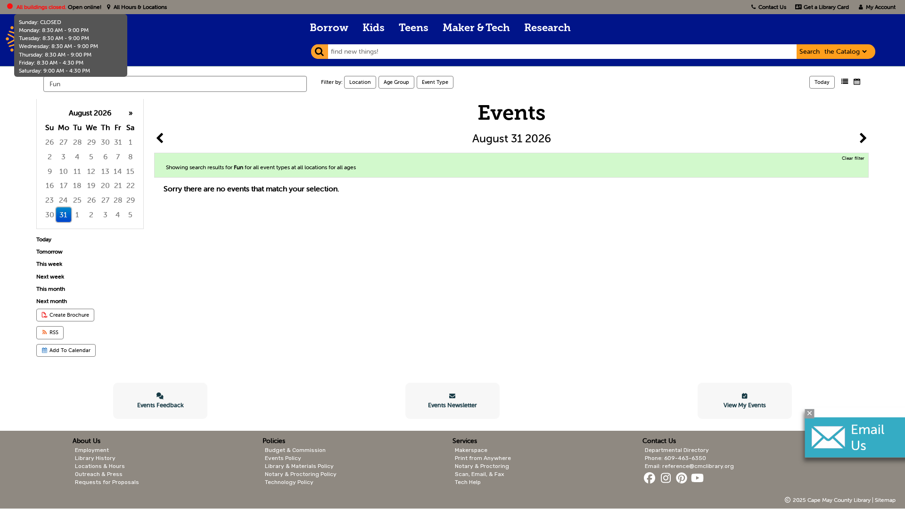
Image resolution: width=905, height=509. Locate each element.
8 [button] (130, 156)
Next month (51, 300)
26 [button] (49, 142)
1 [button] (130, 142)
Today (822, 82)
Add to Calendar (69, 350)
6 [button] (105, 156)
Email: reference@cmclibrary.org (689, 466)
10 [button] (63, 171)
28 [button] (77, 142)
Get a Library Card (825, 6)
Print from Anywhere (483, 458)
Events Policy (283, 458)
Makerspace (471, 450)
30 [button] (105, 142)
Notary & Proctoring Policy (301, 474)
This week (49, 263)
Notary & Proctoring (482, 466)
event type (435, 82)
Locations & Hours (100, 466)
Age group (396, 82)
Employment (92, 450)
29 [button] (91, 142)
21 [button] (118, 185)
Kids (373, 28)
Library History (95, 458)
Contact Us (772, 6)
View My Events (745, 405)
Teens (413, 28)
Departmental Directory (677, 450)
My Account (880, 6)
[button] (844, 81)
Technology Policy (289, 482)
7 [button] (118, 156)
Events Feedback (160, 405)
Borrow (329, 28)
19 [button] (91, 185)
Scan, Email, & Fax (479, 474)
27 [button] (63, 142)
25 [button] (77, 200)
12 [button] (91, 171)
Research (547, 28)
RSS (53, 332)
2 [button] (50, 156)
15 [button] (130, 171)
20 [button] (105, 185)
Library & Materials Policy (299, 466)
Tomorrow (49, 251)
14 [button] (118, 171)
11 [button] (77, 171)
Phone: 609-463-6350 (675, 458)
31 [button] (118, 142)
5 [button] (91, 156)
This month (50, 288)
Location (360, 82)
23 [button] (49, 200)
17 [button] (63, 185)
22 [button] (130, 185)
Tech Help (468, 482)
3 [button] (63, 156)
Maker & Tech (476, 28)
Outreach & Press (99, 474)
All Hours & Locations (139, 6)
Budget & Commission (295, 450)
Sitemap (885, 499)
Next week (50, 276)
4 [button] (77, 156)
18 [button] (77, 185)
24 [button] (63, 200)
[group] (90, 164)
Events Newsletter (452, 405)
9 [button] (50, 171)
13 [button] (105, 171)
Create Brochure (68, 315)
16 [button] (50, 185)
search (809, 51)
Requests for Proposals (107, 482)
